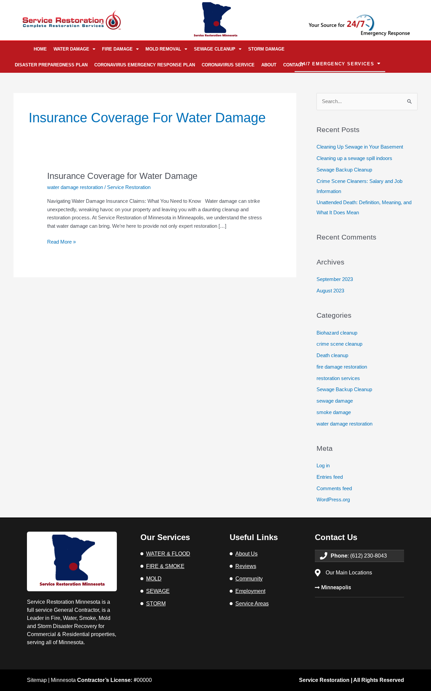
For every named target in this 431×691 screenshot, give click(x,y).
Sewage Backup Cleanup (344, 169)
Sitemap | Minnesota (82, 680)
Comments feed (334, 488)
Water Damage (71, 49)
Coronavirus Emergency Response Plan (144, 64)
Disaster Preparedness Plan (51, 64)
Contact (293, 64)
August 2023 (330, 290)
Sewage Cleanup (214, 49)
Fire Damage (117, 49)
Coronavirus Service (228, 64)
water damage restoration (75, 187)
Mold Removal (163, 49)
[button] (340, 64)
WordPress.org (333, 499)
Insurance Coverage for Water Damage (122, 176)
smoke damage (334, 412)
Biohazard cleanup (337, 333)
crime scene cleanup (339, 344)
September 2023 (335, 279)
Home (40, 49)
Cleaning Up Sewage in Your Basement (360, 147)
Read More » (61, 241)
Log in (323, 465)
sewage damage (335, 401)
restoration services (338, 378)
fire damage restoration (342, 367)
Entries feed (330, 477)
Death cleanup (332, 355)
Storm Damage (266, 49)
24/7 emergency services (337, 63)
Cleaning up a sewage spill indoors (354, 158)
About (268, 64)
